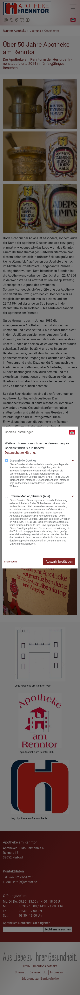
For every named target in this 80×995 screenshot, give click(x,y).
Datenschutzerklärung (20, 453)
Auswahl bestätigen (59, 561)
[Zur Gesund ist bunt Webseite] (72, 432)
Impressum (10, 561)
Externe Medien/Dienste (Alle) (30, 496)
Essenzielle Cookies (23, 460)
